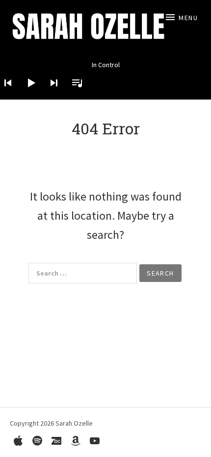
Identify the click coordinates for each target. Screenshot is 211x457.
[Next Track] (51, 96)
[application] (105, 75)
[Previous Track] (5, 96)
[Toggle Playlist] (74, 96)
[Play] (28, 96)
